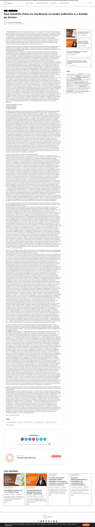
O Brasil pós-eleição (11, 107)
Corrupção (77, 75)
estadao (68, 83)
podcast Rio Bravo (50, 422)
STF (70, 92)
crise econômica (70, 77)
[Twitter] (46, 521)
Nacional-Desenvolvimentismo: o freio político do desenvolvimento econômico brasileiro (77, 62)
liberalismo (77, 86)
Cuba (75, 77)
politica (69, 91)
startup (67, 92)
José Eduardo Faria (39, 422)
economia (76, 79)
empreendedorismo (81, 82)
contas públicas (69, 75)
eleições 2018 (70, 82)
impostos (88, 83)
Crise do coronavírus (86, 75)
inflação (69, 85)
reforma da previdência (82, 91)
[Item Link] (71, 33)
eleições (81, 80)
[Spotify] (56, 521)
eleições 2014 (86, 80)
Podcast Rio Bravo (11, 31)
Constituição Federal (11, 422)
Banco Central (76, 74)
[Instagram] (38, 521)
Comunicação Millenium (15, 22)
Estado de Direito (28, 422)
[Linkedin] (49, 521)
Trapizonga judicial (11, 108)
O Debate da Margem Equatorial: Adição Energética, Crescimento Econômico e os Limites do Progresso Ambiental (58, 481)
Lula (85, 88)
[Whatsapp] (51, 521)
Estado (72, 83)
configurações (8, 525)
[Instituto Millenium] (8, 3)
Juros (73, 86)
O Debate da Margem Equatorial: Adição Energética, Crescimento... (77, 52)
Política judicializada (11, 106)
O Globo (72, 89)
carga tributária (87, 74)
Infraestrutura (75, 85)
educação (69, 80)
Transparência (80, 92)
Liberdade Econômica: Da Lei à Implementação (83, 32)
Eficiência (75, 80)
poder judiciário (10, 424)
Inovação (80, 85)
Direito (20, 422)
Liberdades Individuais (78, 88)
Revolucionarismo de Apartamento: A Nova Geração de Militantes (83, 42)
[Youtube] (41, 521)
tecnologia (74, 92)
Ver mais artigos (56, 456)
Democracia (81, 77)
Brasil (81, 74)
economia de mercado (86, 79)
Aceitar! (86, 524)
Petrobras (83, 89)
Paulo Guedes (78, 89)
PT (74, 91)
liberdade (82, 86)
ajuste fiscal (69, 74)
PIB (87, 89)
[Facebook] (43, 521)
